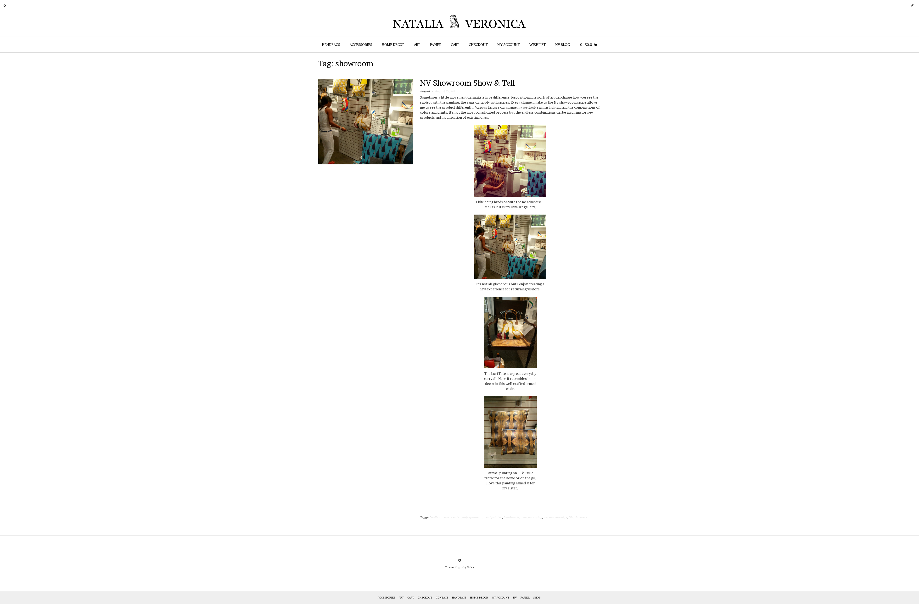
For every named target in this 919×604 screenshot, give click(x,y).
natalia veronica (555, 517)
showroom (581, 517)
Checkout (478, 45)
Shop (536, 597)
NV (570, 517)
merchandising (531, 517)
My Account (508, 45)
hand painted (492, 517)
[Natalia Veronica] (460, 24)
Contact (442, 597)
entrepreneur (472, 517)
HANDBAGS (331, 45)
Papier (435, 45)
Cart (455, 45)
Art (417, 45)
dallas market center (446, 517)
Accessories (361, 45)
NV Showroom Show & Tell (467, 83)
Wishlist (537, 45)
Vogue (459, 567)
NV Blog (562, 45)
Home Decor (393, 45)
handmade (511, 517)
